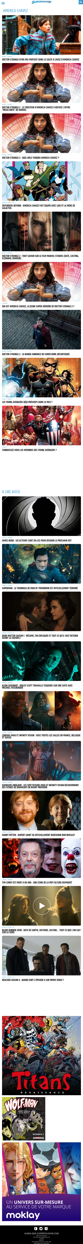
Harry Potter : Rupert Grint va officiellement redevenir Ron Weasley (38, 835)
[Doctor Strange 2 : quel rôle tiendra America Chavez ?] (41, 133)
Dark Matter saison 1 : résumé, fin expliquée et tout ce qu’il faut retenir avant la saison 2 (40, 637)
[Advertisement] (41, 472)
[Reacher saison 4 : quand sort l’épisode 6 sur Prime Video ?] (41, 955)
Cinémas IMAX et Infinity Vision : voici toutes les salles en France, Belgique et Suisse (41, 736)
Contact (41, 1240)
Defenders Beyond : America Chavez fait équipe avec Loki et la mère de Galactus (38, 207)
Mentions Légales (41, 1235)
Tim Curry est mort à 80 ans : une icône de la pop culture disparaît (37, 883)
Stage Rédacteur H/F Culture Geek (41, 1241)
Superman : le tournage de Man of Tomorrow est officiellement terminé (40, 588)
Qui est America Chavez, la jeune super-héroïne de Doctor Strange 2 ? (38, 306)
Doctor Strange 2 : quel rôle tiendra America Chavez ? (30, 158)
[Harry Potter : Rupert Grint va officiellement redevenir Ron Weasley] (41, 810)
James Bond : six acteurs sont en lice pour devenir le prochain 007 (36, 541)
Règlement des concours (41, 1243)
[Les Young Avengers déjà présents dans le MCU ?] (41, 377)
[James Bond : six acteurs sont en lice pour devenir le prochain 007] (41, 516)
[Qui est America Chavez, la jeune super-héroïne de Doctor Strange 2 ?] (41, 282)
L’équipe (41, 1238)
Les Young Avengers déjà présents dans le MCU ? (27, 402)
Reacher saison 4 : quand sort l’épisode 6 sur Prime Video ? (33, 980)
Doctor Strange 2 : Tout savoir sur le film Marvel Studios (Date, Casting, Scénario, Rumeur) (40, 257)
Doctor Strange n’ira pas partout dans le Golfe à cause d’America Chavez (40, 60)
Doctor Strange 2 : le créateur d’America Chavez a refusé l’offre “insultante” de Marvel (36, 108)
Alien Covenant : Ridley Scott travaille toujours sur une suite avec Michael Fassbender (37, 687)
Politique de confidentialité (41, 1237)
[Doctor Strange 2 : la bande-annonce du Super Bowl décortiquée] (41, 329)
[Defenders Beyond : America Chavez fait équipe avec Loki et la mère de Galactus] (41, 181)
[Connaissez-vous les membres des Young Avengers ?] (41, 425)
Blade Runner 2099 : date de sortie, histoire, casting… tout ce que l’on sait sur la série (41, 931)
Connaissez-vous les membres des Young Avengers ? (29, 450)
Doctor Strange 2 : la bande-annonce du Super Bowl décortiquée (36, 354)
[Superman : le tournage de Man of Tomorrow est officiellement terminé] (41, 564)
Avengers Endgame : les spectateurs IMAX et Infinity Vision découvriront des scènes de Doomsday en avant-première (40, 786)
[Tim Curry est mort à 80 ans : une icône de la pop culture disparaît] (41, 858)
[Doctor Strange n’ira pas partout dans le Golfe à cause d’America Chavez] (41, 35)
